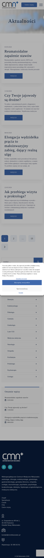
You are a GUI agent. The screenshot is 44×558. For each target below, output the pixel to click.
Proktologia (11, 364)
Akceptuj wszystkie (22, 282)
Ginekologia (11, 325)
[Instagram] (10, 467)
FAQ (3, 505)
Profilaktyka (11, 357)
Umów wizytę (29, 5)
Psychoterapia (11, 370)
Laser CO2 (10, 331)
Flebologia (10, 312)
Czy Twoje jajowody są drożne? (16, 407)
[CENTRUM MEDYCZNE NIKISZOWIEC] (10, 4)
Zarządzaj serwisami (21, 278)
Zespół (4, 498)
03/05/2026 (8, 47)
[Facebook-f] (4, 467)
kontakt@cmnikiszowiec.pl (11, 535)
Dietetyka (10, 299)
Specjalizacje (6, 500)
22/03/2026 (8, 187)
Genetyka (10, 319)
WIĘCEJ (13, 76)
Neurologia (11, 344)
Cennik (4, 502)
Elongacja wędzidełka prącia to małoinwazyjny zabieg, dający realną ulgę (21, 145)
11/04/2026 (8, 91)
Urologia (10, 376)
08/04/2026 (8, 133)
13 (32, 238)
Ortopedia (10, 351)
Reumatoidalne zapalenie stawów (16, 397)
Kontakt (21, 292)
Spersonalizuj (22, 289)
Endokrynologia (12, 306)
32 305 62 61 (15, 545)
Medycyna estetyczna (14, 338)
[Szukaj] (38, 262)
